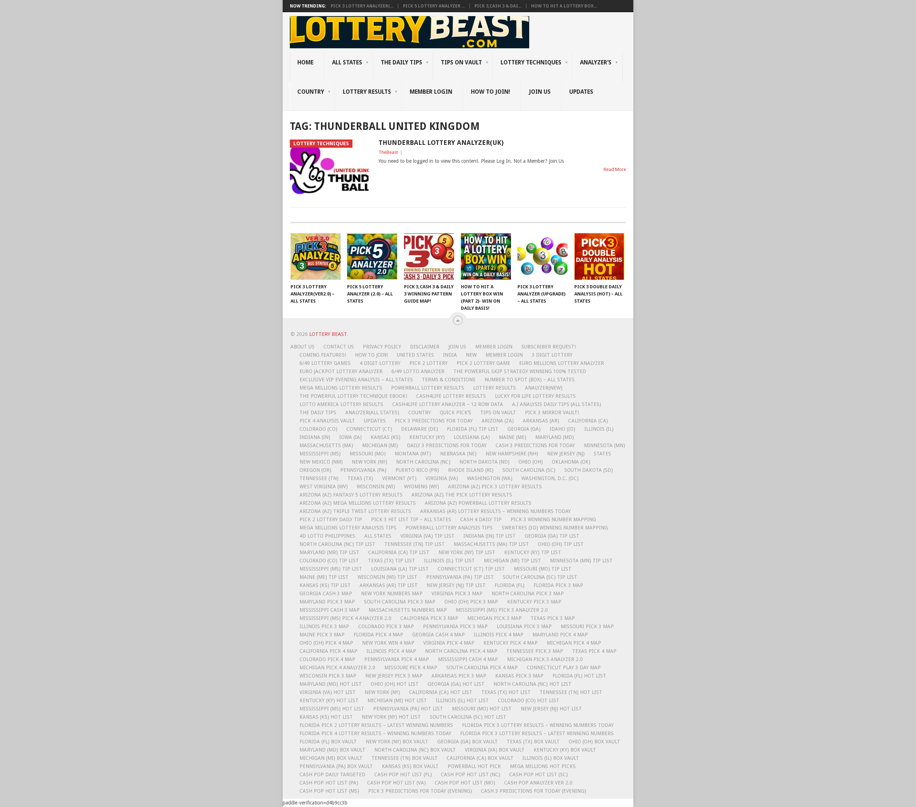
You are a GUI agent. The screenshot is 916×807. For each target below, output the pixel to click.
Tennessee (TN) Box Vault (404, 758)
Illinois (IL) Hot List (462, 700)
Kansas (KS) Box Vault (410, 766)
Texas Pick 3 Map (553, 618)
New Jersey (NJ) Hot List (551, 708)
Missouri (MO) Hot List (482, 708)
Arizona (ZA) (498, 421)
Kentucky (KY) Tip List (532, 552)
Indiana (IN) (314, 437)
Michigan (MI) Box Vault (330, 758)
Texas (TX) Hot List (506, 692)
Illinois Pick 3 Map (324, 626)
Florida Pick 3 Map (558, 585)
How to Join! (490, 91)
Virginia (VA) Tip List (427, 536)
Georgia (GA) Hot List (456, 684)
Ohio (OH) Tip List (561, 544)
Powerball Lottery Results (427, 388)
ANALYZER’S (596, 62)
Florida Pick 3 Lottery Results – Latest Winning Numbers (537, 733)
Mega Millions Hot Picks (543, 766)
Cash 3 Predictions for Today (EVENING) (533, 791)
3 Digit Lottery (552, 355)
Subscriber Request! (548, 346)
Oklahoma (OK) (571, 462)
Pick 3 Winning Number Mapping (553, 519)
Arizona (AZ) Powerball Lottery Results (478, 503)
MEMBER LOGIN (431, 91)
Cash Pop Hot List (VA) (396, 783)
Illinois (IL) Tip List (449, 560)
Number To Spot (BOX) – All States (529, 379)
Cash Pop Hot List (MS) (329, 791)
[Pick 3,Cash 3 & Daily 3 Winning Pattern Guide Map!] (429, 256)
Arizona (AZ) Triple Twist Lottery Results (355, 511)
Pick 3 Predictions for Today (434, 421)
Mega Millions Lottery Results (340, 388)
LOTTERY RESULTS (367, 91)
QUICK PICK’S (455, 412)
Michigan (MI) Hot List (397, 700)
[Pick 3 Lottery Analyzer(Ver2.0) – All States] (316, 256)
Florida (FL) (509, 585)
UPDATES (581, 91)
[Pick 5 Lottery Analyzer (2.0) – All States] (372, 256)
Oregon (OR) (315, 470)
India (450, 355)
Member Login (493, 346)
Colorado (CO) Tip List (329, 560)
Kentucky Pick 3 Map (534, 602)
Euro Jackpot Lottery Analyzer (341, 371)
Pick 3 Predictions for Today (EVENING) (420, 791)
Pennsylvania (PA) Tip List (460, 577)
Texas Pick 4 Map (594, 651)
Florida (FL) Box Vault (328, 741)
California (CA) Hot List (440, 692)
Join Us (540, 91)
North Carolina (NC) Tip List (337, 544)
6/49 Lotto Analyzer (417, 371)
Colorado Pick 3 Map (386, 626)
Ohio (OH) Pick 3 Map (471, 602)
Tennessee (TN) (318, 478)
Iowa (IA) (350, 437)
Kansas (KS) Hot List (326, 717)
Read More (615, 169)
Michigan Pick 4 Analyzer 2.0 (337, 667)
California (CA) (588, 421)
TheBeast (388, 152)
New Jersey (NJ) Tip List (456, 585)
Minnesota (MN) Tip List (581, 560)
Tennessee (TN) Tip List (414, 544)
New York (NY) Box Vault (397, 741)
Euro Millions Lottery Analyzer (561, 363)
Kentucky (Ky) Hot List (329, 700)
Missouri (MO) (368, 453)
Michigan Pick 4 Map (574, 643)
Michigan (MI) (380, 445)
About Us (303, 346)
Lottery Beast (328, 334)
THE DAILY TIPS (401, 62)
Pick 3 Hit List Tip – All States (411, 519)
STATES (602, 453)
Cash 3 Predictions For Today (535, 445)
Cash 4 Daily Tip (481, 519)
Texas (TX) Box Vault (533, 741)
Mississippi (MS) (320, 453)
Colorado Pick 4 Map (327, 659)
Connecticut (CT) (369, 429)
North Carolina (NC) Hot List (532, 684)
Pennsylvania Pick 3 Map (455, 626)
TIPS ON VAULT (461, 62)
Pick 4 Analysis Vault (327, 421)
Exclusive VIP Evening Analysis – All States (356, 379)
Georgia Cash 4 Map (438, 634)
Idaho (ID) (562, 429)
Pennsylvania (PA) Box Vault (336, 766)
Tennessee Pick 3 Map (534, 651)
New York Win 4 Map (388, 643)
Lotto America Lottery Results (341, 404)
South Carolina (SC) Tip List (540, 577)
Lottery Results (494, 388)
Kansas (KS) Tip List (325, 585)
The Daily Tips (317, 412)
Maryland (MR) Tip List (329, 552)
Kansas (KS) (385, 437)
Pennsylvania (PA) (363, 470)
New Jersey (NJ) (566, 453)
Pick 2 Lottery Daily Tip (330, 519)
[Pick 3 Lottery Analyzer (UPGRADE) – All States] (542, 256)
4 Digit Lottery (380, 363)
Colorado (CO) (318, 429)
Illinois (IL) (599, 429)
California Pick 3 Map (429, 618)
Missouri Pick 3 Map (587, 626)
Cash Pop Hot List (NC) (470, 774)
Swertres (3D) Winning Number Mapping (555, 527)
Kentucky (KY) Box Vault (564, 750)
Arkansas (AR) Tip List (389, 585)
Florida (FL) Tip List (472, 429)
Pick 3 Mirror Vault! (552, 412)
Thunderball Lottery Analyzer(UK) (441, 142)
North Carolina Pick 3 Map (528, 593)
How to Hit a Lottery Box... (564, 6)
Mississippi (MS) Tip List (330, 569)
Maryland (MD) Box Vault (332, 750)
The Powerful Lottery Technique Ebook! (353, 396)
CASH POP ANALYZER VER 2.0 (538, 783)
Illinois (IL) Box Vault (550, 758)
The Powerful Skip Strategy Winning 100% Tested (519, 371)
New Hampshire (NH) (512, 453)
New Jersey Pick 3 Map (394, 676)
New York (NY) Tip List (466, 552)
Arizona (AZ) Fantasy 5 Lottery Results (351, 495)
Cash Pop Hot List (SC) (538, 774)
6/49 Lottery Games (325, 363)
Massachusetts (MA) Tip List (491, 544)
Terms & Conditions (449, 379)
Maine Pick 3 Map (322, 634)
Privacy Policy (382, 346)
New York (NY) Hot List (391, 717)
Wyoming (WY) (421, 486)
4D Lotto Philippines (327, 536)
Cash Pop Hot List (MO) (465, 783)
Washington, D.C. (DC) (550, 478)
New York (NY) (369, 462)
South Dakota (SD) (588, 470)
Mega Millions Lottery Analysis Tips (347, 527)
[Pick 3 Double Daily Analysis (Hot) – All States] (599, 256)
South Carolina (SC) (528, 470)
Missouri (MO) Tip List (542, 569)
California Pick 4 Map (328, 651)
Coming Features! (322, 355)
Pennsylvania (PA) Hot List (408, 708)
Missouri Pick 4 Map (410, 667)
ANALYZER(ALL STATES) (372, 412)
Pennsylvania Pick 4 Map (396, 659)
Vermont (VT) (399, 478)
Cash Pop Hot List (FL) (403, 774)
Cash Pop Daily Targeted (332, 774)
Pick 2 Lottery (428, 363)
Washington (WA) (489, 478)
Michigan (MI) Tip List (512, 560)
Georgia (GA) (524, 429)
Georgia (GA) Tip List (552, 536)
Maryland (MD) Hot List (330, 684)
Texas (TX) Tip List (391, 560)
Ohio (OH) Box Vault (594, 741)
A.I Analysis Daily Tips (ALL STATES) (556, 404)
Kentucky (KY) (427, 437)
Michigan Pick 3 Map (494, 618)
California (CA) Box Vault (480, 758)
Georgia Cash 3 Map (325, 593)
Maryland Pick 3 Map (327, 602)
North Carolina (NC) (423, 462)
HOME (305, 62)
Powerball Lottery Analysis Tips (449, 527)
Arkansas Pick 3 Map (459, 676)
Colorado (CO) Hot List (528, 700)
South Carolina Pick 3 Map (399, 602)
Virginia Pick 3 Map (457, 593)
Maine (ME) (512, 437)
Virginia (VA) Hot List (327, 692)
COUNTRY (310, 91)
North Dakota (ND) (484, 462)
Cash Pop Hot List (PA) (328, 783)
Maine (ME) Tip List (324, 577)
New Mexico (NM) (321, 462)
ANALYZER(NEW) (543, 388)
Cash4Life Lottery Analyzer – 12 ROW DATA (447, 404)
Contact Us (338, 346)
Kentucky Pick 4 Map (510, 643)
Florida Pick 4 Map (378, 634)
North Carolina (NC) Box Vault (415, 750)
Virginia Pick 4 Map (448, 643)
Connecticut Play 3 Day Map (564, 667)
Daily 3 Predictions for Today (447, 445)
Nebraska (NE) (458, 453)
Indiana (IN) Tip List (489, 536)
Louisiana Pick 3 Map (524, 626)
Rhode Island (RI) (470, 470)
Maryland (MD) (554, 437)
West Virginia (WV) (323, 486)
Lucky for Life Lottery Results (535, 396)
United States (415, 355)
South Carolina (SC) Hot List (468, 717)
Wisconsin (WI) (376, 486)
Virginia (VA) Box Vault (495, 750)
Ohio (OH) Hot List (395, 684)
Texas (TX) (360, 478)
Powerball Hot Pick (474, 766)
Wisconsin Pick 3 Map (327, 676)
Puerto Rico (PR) (417, 470)
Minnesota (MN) (604, 445)
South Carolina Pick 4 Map (482, 667)
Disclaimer (424, 346)
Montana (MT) (413, 453)
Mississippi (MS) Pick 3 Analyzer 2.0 (502, 610)
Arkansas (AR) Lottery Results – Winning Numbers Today (495, 511)
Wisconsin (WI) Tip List (387, 577)
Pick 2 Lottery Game (483, 363)
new (471, 355)
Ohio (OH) (530, 462)
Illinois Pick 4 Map (498, 634)
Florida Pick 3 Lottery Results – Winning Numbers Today (538, 725)
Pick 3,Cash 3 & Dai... (497, 6)
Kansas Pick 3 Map (519, 676)
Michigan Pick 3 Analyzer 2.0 (545, 659)
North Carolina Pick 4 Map (461, 651)
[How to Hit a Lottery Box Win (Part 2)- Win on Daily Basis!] (486, 256)
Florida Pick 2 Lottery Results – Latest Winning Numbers (376, 725)
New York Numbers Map (392, 593)
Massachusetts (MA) (326, 445)
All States (347, 62)
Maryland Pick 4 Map (560, 634)
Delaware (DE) (419, 429)
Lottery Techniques (531, 62)
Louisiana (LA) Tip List (400, 569)
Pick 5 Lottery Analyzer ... (434, 6)
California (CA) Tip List (398, 552)
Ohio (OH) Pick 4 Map (326, 643)
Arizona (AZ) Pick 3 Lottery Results (495, 486)
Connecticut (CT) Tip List (471, 569)
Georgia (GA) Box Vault (467, 741)
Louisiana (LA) (472, 437)
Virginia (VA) (441, 478)
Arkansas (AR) (541, 421)
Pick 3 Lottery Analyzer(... (362, 6)
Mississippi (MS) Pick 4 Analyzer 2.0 (345, 618)
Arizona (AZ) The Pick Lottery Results (461, 495)
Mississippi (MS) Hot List (331, 708)
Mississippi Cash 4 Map (468, 659)
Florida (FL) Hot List (579, 676)
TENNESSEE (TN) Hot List (571, 692)
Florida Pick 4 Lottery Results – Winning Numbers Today (375, 733)
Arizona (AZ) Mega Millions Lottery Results (357, 503)
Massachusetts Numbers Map (408, 610)
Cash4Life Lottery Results (451, 396)
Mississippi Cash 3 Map (329, 610)
